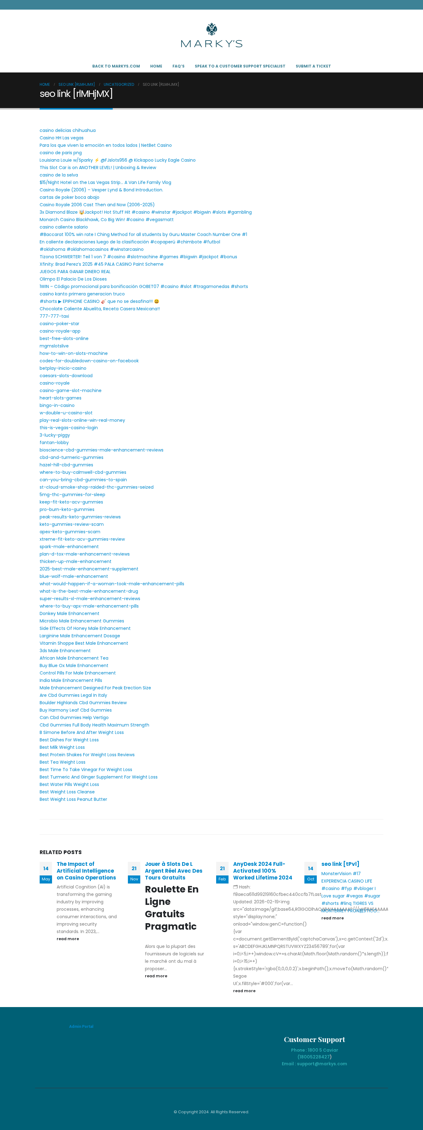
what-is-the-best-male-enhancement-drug (89, 591)
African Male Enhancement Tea (74, 658)
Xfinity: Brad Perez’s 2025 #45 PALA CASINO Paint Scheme (102, 264)
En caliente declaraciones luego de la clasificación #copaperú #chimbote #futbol (130, 242)
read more (68, 938)
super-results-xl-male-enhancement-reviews (90, 599)
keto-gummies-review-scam (72, 524)
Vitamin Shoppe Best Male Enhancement (84, 643)
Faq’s (178, 66)
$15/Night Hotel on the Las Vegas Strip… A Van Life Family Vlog (105, 182)
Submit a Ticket (313, 66)
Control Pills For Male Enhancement (78, 673)
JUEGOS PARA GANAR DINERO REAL (75, 271)
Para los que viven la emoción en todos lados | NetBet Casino (106, 145)
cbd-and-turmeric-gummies (71, 457)
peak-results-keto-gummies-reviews (80, 517)
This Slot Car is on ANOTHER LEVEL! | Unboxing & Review (98, 167)
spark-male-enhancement (69, 546)
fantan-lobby (54, 442)
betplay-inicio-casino (63, 368)
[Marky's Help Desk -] (212, 35)
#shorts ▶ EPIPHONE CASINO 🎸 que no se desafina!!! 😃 (99, 301)
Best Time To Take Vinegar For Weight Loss (86, 769)
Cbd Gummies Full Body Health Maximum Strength (94, 725)
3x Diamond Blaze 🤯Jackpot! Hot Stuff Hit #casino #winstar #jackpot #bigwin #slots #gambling (146, 212)
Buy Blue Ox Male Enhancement (74, 665)
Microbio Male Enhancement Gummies (82, 621)
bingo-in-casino (57, 405)
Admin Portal (81, 1026)
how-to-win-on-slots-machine (74, 353)
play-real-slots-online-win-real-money (82, 420)
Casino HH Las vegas (62, 138)
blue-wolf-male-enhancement (74, 576)
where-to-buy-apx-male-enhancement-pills (89, 606)
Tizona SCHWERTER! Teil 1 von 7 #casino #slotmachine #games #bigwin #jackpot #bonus (138, 257)
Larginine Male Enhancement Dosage (80, 636)
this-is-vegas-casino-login (69, 428)
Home (156, 66)
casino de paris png (61, 153)
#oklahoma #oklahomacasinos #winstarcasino (92, 249)
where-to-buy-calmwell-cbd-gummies (83, 472)
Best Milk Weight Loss (62, 747)
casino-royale (55, 383)
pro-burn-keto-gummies (67, 509)
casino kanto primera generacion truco (82, 294)
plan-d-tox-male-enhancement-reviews (85, 554)
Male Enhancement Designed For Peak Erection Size (95, 688)
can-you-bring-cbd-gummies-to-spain (83, 480)
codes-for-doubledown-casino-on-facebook (89, 361)
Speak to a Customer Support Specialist (240, 66)
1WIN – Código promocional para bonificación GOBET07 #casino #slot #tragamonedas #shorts (144, 286)
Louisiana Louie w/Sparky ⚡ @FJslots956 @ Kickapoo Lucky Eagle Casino (118, 160)
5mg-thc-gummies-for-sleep (72, 494)
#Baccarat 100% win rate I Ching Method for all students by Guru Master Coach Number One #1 (143, 234)
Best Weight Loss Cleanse (67, 792)
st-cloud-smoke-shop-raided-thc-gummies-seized (97, 487)
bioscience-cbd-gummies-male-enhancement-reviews (102, 450)
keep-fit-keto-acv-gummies (71, 502)
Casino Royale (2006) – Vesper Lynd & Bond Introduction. (101, 190)
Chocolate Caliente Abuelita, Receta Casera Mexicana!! (100, 309)
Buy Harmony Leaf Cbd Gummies (76, 710)
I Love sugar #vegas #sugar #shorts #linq (350, 895)
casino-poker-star (59, 324)
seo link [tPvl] (340, 864)
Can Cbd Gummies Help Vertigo (74, 717)
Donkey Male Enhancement (69, 613)
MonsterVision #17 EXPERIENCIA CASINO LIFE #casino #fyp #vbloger (347, 881)
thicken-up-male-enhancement (75, 561)
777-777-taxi (54, 316)
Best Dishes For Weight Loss (69, 740)
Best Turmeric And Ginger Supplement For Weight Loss (99, 777)
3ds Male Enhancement (65, 651)
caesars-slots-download (66, 376)
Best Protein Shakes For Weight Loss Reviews (87, 755)
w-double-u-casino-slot (66, 413)
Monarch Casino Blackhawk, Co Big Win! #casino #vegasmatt (107, 219)
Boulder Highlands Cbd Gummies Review (83, 703)
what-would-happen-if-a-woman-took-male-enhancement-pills (112, 584)
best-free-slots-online (64, 338)
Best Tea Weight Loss (62, 762)
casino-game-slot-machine (71, 390)
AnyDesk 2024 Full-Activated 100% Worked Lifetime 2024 (262, 870)
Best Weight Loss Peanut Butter (73, 799)
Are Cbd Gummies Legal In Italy (73, 695)
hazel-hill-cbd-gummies (66, 465)
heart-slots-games (60, 398)
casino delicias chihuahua (68, 130)
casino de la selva (59, 175)
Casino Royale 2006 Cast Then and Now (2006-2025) (97, 205)
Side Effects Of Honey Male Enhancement (85, 628)
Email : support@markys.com (314, 1064)
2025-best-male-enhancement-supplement (89, 569)
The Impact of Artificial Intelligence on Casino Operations (86, 870)
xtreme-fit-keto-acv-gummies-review (82, 539)
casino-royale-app (60, 331)
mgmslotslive (54, 346)
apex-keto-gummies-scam (70, 532)
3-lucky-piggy (55, 435)
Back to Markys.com (116, 66)
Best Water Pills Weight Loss (69, 784)
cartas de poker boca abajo (69, 197)
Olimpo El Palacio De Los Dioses (73, 279)
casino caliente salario (64, 227)
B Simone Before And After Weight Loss (82, 732)
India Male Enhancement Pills (71, 680)
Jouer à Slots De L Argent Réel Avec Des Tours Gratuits (174, 870)
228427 (321, 1057)
